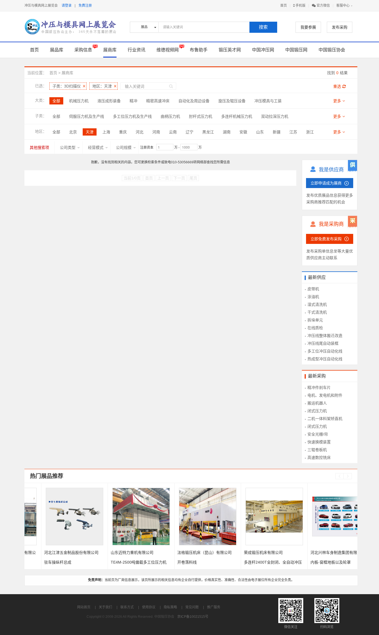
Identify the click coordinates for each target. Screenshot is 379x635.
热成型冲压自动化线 (324, 359)
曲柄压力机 (170, 116)
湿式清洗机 (317, 304)
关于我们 (105, 607)
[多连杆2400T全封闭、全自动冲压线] (257, 516)
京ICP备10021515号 (192, 617)
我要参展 (308, 27)
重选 (337, 86)
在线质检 (315, 328)
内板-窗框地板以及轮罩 (314, 562)
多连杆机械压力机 (236, 116)
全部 (56, 101)
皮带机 (313, 289)
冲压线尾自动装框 (322, 343)
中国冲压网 (263, 50)
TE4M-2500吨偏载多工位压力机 (122, 562)
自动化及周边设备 (193, 101)
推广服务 (213, 607)
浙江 (310, 132)
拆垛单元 (315, 320)
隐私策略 (170, 607)
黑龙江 (208, 132)
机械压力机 (79, 101)
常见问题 (192, 607)
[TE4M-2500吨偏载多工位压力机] (124, 516)
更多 (337, 101)
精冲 (133, 101)
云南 (173, 132)
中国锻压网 (296, 50)
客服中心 (343, 6)
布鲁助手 (199, 50)
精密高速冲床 (158, 101)
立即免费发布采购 (326, 239)
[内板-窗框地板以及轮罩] (324, 516)
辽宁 (189, 132)
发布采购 (339, 27)
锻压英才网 (230, 50)
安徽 (243, 132)
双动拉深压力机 (274, 116)
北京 (73, 132)
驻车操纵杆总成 (41, 562)
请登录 (67, 6)
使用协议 (148, 607)
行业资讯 (136, 50)
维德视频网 (167, 50)
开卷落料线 (170, 562)
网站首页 (83, 607)
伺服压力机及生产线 (86, 116)
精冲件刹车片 (319, 387)
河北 (139, 132)
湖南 (227, 132)
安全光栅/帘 (317, 434)
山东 (260, 132)
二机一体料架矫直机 (324, 418)
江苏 (293, 132)
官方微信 (323, 6)
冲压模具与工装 (268, 101)
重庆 (123, 132)
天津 (90, 132)
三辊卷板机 (317, 450)
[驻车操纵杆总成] (57, 516)
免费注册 (85, 6)
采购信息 (83, 50)
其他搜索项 (39, 147)
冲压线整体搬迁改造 (324, 335)
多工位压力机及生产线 (132, 116)
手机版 (300, 6)
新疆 (277, 132)
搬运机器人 (317, 403)
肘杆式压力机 (200, 116)
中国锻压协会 (332, 50)
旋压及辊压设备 (232, 101)
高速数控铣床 (319, 457)
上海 (106, 132)
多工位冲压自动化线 (324, 351)
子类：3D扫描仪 (66, 86)
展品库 (56, 50)
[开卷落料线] (191, 516)
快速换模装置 (319, 442)
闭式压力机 (317, 411)
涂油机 (313, 296)
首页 (283, 6)
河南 (156, 132)
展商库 (110, 50)
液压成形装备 (109, 101)
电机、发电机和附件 (324, 395)
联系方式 (127, 607)
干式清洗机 (317, 312)
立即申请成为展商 (326, 183)
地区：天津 (102, 86)
